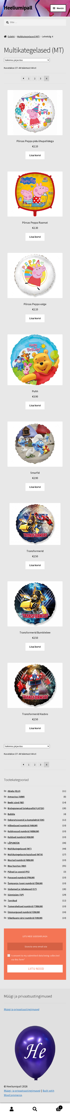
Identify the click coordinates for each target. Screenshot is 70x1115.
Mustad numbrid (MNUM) (21, 860)
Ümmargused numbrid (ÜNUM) (24, 912)
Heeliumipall (18, 7)
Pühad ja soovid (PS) (19, 871)
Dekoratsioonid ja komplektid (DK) (26, 819)
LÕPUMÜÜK (14, 842)
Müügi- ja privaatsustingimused (22, 1090)
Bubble (11, 814)
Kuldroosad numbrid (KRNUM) (23, 831)
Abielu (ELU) (14, 791)
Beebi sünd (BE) (16, 802)
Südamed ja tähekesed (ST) (22, 889)
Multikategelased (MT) (28, 36)
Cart (54, 1106)
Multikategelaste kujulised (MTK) (25, 854)
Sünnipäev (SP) (16, 894)
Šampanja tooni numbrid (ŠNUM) (25, 883)
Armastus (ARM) (16, 796)
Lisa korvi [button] (35, 155)
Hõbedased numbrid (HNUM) (23, 825)
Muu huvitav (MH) (17, 865)
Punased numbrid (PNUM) (21, 877)
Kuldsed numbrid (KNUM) (21, 837)
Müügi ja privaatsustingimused (21, 1009)
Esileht (11, 36)
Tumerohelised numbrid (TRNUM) (25, 906)
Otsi (35, 1109)
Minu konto (11, 1109)
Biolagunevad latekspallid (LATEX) (26, 808)
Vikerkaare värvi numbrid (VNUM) (25, 917)
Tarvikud (12, 900)
